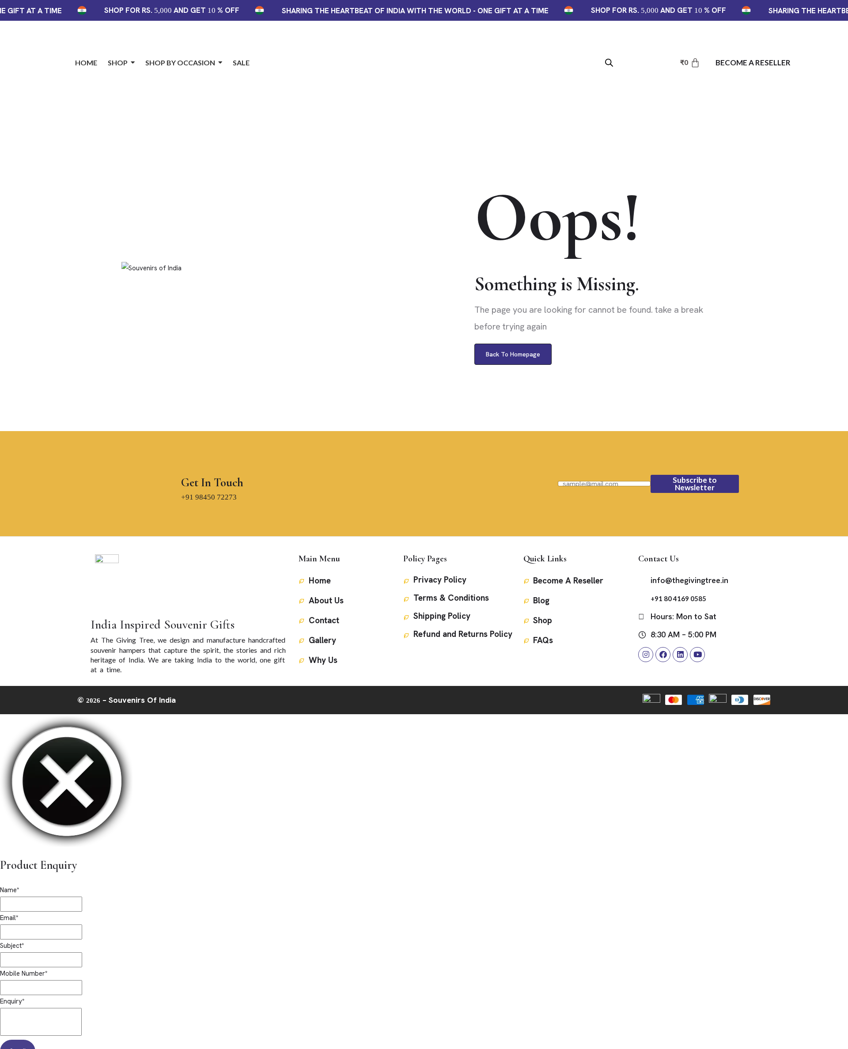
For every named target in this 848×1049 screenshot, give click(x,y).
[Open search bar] (609, 61)
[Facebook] (662, 654)
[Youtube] (697, 654)
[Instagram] (645, 654)
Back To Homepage (513, 354)
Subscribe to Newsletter (695, 483)
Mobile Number (24, 973)
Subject (12, 945)
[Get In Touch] (189, 462)
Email (9, 917)
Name (9, 890)
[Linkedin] (680, 654)
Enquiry (12, 1001)
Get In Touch (212, 483)
